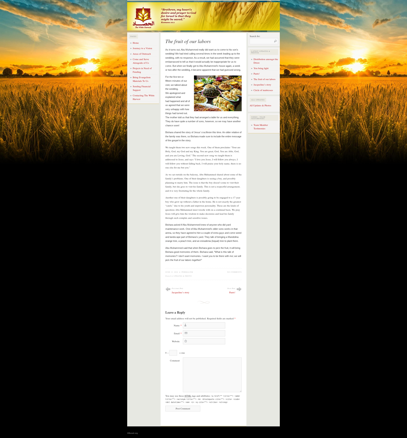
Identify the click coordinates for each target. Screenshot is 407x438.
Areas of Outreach (142, 53)
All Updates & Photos (260, 105)
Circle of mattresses (263, 90)
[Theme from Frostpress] (278, 432)
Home (136, 42)
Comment (175, 360)
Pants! (232, 292)
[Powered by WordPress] (273, 432)
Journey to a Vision (142, 48)
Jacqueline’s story (180, 292)
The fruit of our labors (265, 79)
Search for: (255, 36)
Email (177, 333)
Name (177, 325)
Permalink (187, 272)
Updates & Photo (183, 276)
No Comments (234, 272)
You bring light (261, 68)
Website (176, 341)
